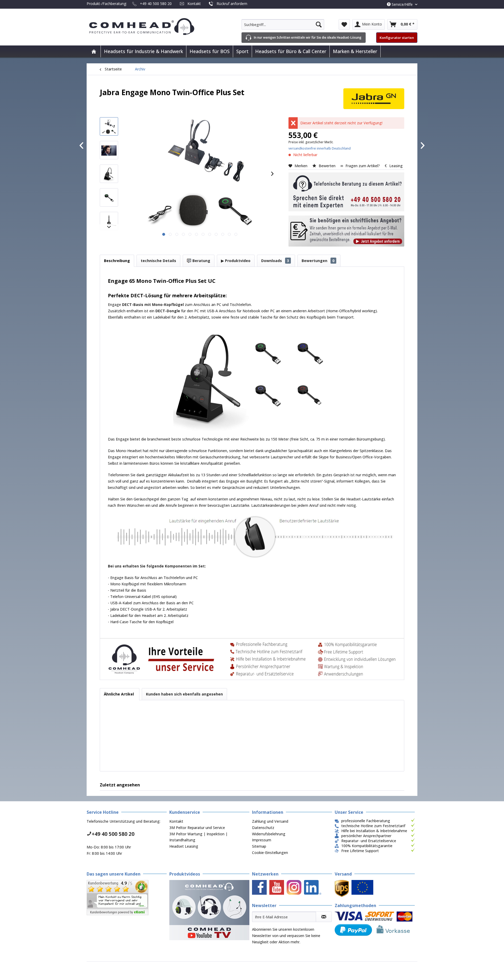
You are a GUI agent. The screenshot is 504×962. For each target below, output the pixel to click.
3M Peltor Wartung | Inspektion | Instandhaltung (198, 837)
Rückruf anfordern (232, 3)
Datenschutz (263, 827)
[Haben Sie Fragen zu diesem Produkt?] (346, 191)
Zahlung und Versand (270, 821)
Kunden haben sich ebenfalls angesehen (184, 694)
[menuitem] (283, 24)
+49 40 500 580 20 (156, 3)
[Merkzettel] (344, 24)
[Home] (94, 51)
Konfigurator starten (397, 37)
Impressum (261, 839)
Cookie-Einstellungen (270, 852)
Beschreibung (117, 260)
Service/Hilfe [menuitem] (402, 4)
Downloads (275, 260)
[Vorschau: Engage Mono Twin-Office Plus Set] (109, 126)
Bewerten (327, 165)
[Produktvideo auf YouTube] (209, 910)
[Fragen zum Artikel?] (346, 231)
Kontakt (194, 3)
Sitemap (259, 846)
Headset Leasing (183, 846)
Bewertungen (318, 260)
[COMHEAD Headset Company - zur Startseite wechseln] (150, 26)
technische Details (158, 260)
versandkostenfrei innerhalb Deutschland (319, 148)
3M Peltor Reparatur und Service (197, 827)
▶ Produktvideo (235, 260)
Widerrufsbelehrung (268, 833)
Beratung (200, 260)
